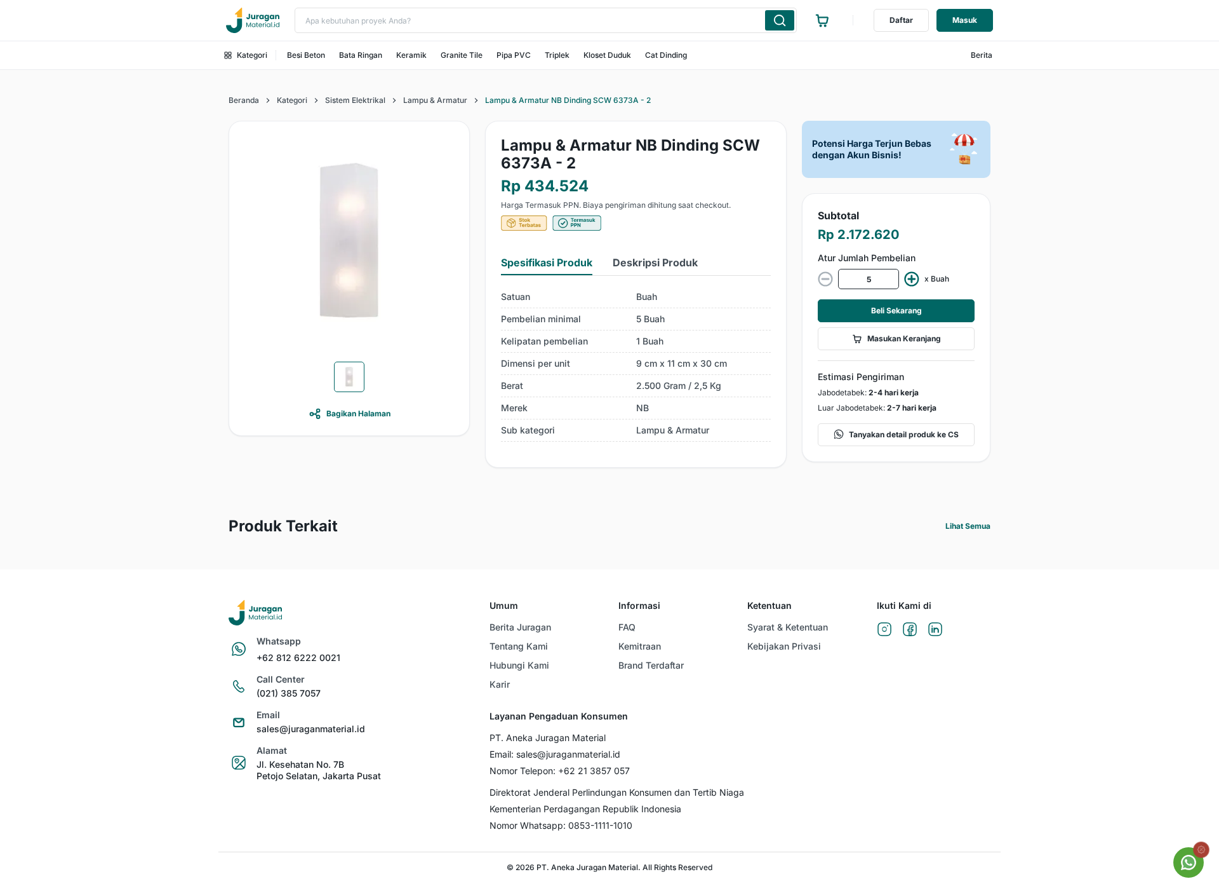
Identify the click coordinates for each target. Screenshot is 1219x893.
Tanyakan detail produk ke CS (904, 434)
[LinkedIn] (935, 630)
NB (642, 407)
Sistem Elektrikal (355, 100)
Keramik (411, 55)
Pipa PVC (513, 55)
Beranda (244, 100)
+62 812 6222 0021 (298, 657)
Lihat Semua (967, 526)
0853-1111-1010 (600, 825)
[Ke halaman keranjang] (822, 20)
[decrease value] (825, 279)
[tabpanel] (636, 364)
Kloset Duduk (607, 55)
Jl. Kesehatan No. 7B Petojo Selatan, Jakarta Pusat (318, 770)
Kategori (252, 55)
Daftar (901, 20)
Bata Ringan (360, 55)
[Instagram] (884, 630)
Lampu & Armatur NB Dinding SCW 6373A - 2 (568, 100)
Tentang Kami (519, 646)
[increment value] (911, 279)
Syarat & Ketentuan (787, 627)
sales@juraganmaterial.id (310, 728)
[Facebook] (909, 630)
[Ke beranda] (252, 20)
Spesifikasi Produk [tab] (546, 262)
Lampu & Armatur (435, 100)
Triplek (557, 55)
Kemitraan (639, 646)
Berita (981, 55)
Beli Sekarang (896, 310)
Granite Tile (462, 55)
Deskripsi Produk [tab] (655, 262)
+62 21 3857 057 (594, 770)
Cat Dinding (666, 55)
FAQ (627, 627)
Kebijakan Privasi (784, 646)
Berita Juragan (520, 627)
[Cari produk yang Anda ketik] (779, 20)
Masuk (964, 20)
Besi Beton (306, 55)
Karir (500, 684)
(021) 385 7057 (288, 693)
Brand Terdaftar (651, 665)
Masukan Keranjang (904, 338)
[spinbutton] (868, 279)
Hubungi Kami (519, 665)
